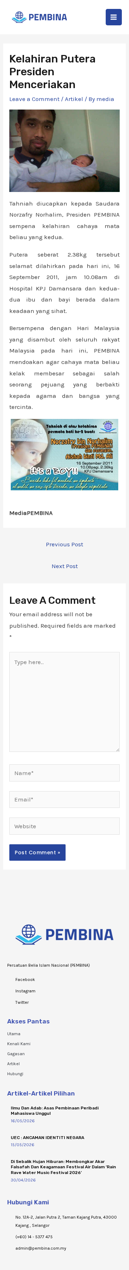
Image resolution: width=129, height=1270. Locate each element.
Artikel (74, 98)
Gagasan (16, 1053)
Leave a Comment (34, 98)
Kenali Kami (18, 1043)
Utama (13, 1033)
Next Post (65, 566)
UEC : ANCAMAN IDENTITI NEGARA (47, 1137)
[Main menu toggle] (114, 17)
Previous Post (64, 544)
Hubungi (15, 1073)
